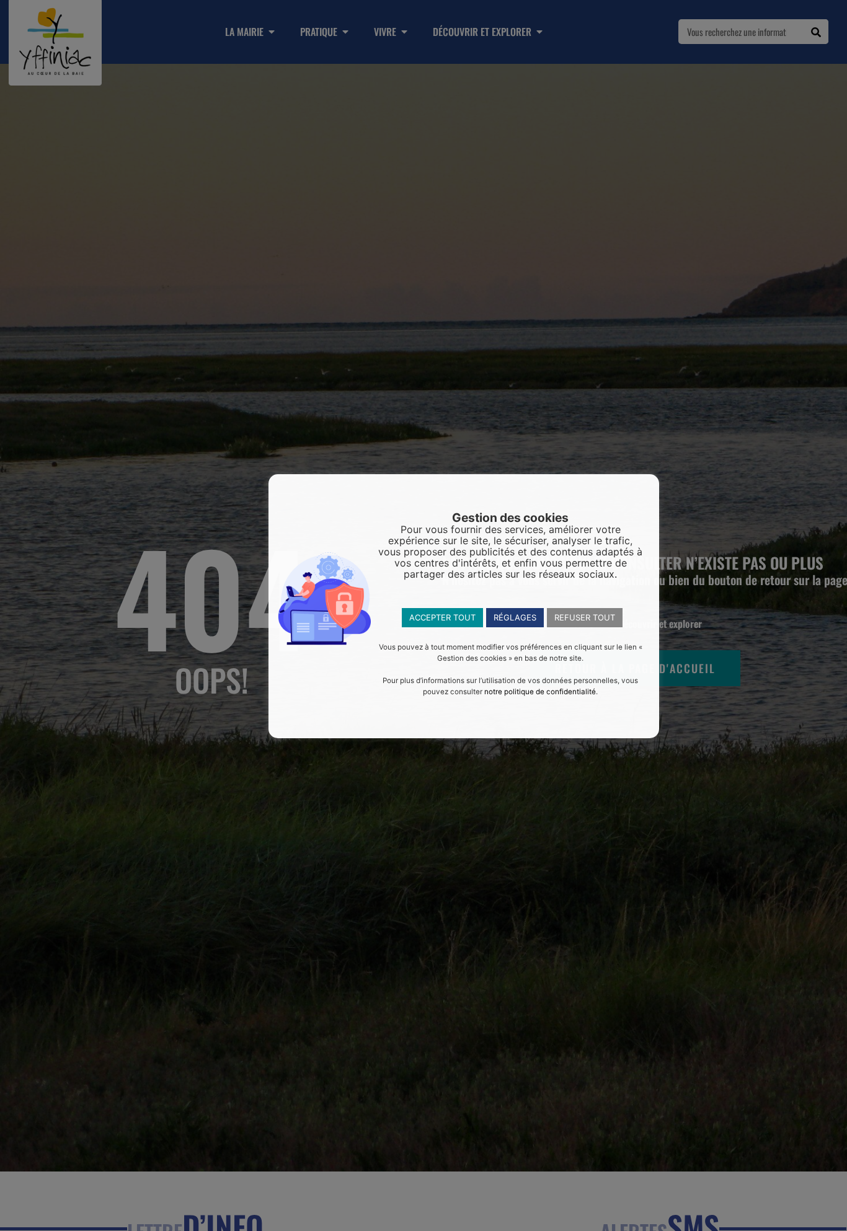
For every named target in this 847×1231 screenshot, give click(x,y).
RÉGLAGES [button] (515, 617)
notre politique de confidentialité (540, 691)
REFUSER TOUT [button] (584, 617)
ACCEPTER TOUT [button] (442, 617)
